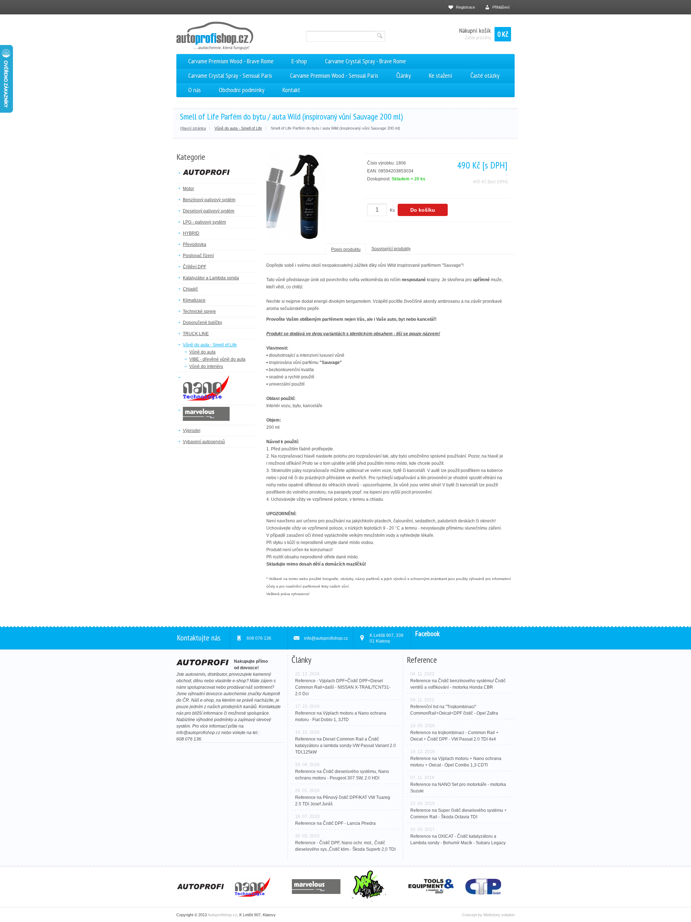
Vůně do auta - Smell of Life (238, 128)
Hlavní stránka (193, 128)
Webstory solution (499, 915)
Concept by (472, 915)
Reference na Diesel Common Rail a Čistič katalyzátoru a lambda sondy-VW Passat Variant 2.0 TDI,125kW (345, 746)
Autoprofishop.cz (222, 915)
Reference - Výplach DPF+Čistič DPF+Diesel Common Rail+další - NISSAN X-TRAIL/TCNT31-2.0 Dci (342, 687)
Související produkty (391, 248)
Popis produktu (346, 249)
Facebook (427, 633)
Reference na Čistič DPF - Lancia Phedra (335, 823)
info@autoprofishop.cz (198, 732)
